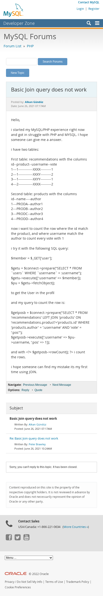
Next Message (61, 385)
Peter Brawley (37, 444)
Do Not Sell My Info (29, 582)
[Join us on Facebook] (8, 539)
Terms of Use (54, 582)
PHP (30, 45)
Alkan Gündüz (37, 424)
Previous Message (35, 385)
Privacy (9, 582)
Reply (25, 390)
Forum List (12, 45)
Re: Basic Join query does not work (34, 438)
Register (93, 9)
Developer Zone (19, 23)
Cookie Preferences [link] (18, 587)
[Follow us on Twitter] (17, 539)
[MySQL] (13, 10)
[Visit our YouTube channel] (26, 539)
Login (80, 9)
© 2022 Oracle (39, 574)
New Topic (17, 73)
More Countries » (75, 527)
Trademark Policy (77, 582)
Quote (38, 390)
